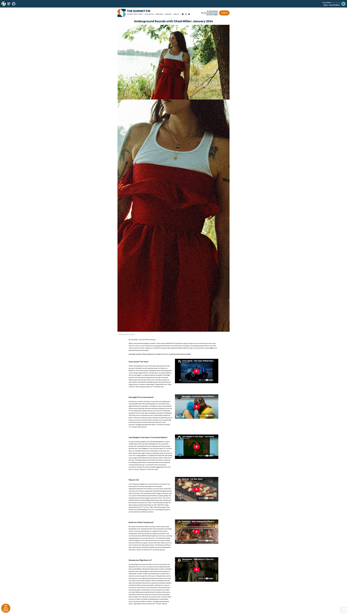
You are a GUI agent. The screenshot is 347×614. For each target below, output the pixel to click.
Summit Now (132, 14)
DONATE (224, 13)
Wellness (159, 14)
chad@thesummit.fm (162, 354)
